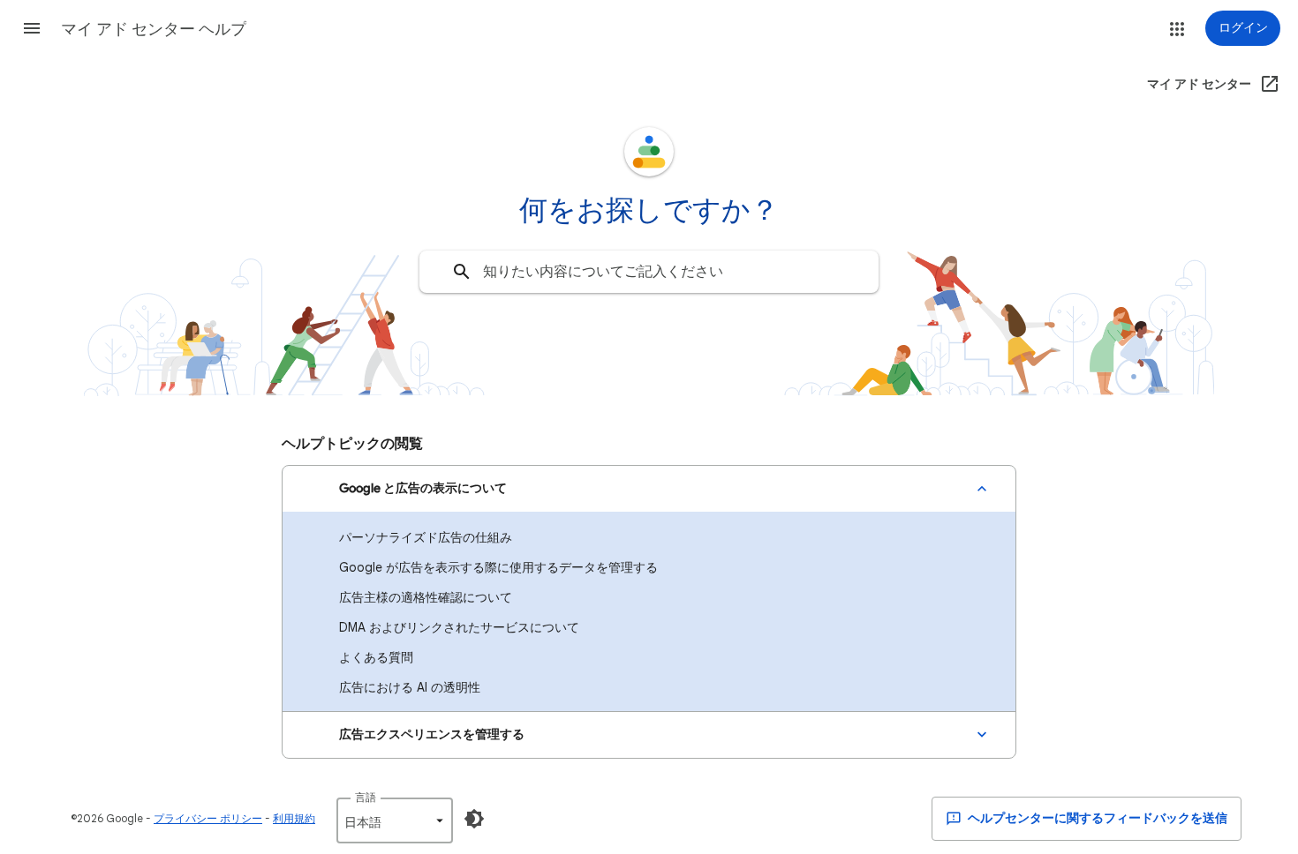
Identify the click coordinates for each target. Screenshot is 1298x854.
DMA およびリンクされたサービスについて (459, 627)
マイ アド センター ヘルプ (153, 29)
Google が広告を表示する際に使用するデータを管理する (498, 567)
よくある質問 (376, 657)
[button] (32, 28)
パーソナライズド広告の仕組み (425, 537)
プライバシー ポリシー (208, 818)
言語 (365, 797)
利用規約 (294, 818)
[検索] (462, 272)
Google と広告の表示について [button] (423, 488)
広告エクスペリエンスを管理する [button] (431, 734)
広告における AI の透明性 (409, 687)
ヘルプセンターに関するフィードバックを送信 (1096, 818)
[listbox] (394, 820)
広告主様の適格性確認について (425, 597)
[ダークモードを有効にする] (474, 819)
